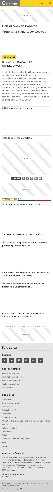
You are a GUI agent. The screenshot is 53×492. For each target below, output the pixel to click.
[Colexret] (9, 3)
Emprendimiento (9, 417)
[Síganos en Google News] (40, 178)
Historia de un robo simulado (17, 138)
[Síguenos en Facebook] (4, 360)
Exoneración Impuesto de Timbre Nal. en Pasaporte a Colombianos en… (23, 315)
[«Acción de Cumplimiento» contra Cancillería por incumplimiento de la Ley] (26, 255)
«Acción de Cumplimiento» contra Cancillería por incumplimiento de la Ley (25, 274)
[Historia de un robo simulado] (26, 121)
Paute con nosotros (10, 384)
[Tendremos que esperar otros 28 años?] (26, 217)
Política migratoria (9, 428)
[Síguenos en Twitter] (11, 360)
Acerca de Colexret (10, 373)
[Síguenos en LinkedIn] (40, 360)
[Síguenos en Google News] (19, 360)
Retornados (7, 431)
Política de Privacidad (11, 380)
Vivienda (6, 446)
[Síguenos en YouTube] (33, 360)
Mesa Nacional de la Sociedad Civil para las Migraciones (26, 421)
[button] (45, 3)
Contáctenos (7, 387)
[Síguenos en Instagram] (26, 360)
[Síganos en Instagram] (31, 178)
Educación (6, 414)
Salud (4, 435)
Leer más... (12, 470)
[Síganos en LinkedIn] (36, 178)
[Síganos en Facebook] (23, 178)
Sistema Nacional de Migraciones (16, 439)
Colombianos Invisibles (11, 403)
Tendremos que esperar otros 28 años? (23, 234)
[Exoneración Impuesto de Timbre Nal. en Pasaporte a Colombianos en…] (26, 296)
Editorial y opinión (9, 410)
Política (5, 424)
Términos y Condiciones (12, 377)
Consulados (7, 406)
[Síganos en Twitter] (27, 178)
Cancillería (6, 399)
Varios (4, 442)
